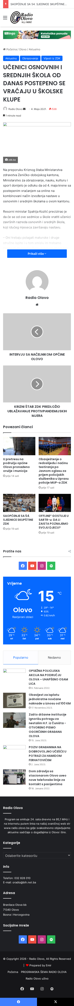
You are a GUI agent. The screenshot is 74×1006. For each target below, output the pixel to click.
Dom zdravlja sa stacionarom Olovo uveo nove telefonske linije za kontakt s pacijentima (47, 777)
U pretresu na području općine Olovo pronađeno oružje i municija (16, 465)
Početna (11, 49)
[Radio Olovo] (21, 17)
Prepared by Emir (40, 965)
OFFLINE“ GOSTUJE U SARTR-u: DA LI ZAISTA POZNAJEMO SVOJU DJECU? (54, 522)
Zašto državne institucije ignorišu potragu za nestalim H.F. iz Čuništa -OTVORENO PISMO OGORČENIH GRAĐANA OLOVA (47, 725)
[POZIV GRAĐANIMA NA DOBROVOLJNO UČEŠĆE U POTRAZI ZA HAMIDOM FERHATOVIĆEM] (14, 753)
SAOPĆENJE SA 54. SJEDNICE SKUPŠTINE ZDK (40, 4)
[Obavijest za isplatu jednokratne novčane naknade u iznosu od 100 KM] (14, 700)
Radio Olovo (15, 109)
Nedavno (54, 657)
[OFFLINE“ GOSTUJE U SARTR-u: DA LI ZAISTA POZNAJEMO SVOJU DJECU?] (55, 503)
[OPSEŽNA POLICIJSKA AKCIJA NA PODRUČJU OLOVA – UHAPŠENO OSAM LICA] (14, 676)
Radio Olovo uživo (37, 978)
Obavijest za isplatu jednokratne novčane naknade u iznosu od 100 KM (50, 699)
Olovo (23, 49)
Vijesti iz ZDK (52, 58)
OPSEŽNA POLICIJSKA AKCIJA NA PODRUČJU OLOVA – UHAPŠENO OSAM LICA (48, 677)
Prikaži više (36, 253)
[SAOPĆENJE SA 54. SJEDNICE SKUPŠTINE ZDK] (19, 503)
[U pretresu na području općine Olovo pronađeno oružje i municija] (19, 446)
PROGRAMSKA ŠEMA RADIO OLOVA (44, 972)
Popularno (20, 657)
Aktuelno (34, 49)
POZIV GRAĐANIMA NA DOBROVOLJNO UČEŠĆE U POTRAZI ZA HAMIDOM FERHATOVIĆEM (47, 753)
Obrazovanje (30, 58)
